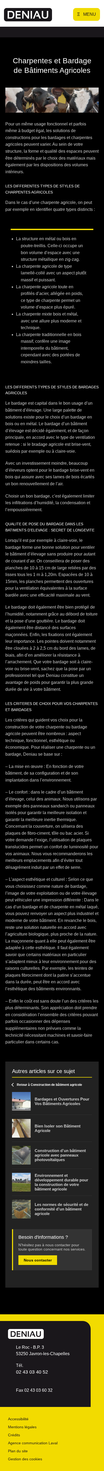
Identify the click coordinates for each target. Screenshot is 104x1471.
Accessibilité (18, 1419)
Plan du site (18, 1451)
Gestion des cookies (25, 1459)
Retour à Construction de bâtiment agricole (49, 1085)
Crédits (14, 1435)
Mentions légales (22, 1427)
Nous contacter (38, 1260)
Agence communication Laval (33, 1443)
